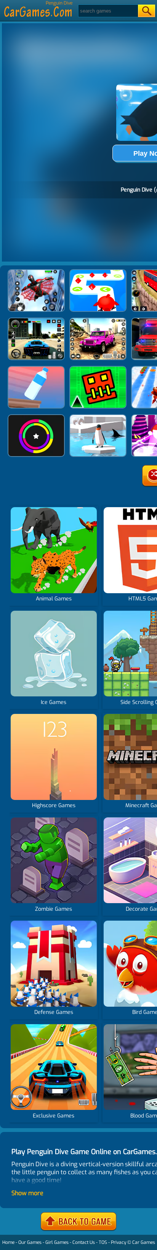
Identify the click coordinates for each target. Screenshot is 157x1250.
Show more (27, 1193)
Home (8, 1242)
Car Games (143, 1242)
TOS (103, 1242)
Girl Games (57, 1242)
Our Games (30, 1242)
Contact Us (83, 1242)
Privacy (118, 1242)
